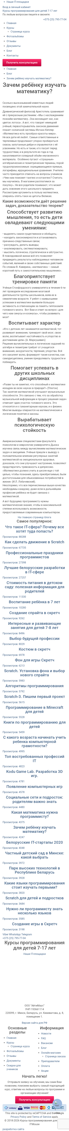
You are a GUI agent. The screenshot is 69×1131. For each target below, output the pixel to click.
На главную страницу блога (34, 517)
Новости (46, 1033)
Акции (44, 1070)
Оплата (45, 1066)
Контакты (12, 55)
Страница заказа (55, 1056)
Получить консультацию (22, 62)
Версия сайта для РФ (34, 1022)
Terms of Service (41, 1116)
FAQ (43, 1038)
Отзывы (11, 41)
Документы (14, 45)
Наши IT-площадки (34, 953)
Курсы (10, 27)
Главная (11, 23)
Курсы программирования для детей (30, 10)
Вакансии (47, 1043)
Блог (9, 50)
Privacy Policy (18, 1116)
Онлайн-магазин (51, 1052)
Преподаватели (50, 1061)
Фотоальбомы (15, 36)
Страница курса (20, 31)
